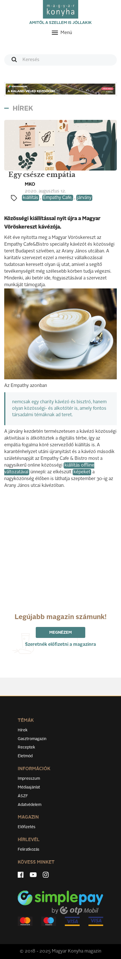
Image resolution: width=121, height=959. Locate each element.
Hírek (23, 730)
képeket (81, 472)
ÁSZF (23, 796)
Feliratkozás (28, 850)
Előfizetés (26, 827)
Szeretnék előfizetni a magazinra (60, 644)
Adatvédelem (29, 805)
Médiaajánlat (29, 787)
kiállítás (30, 198)
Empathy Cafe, (57, 198)
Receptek (26, 747)
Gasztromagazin (32, 739)
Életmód (25, 756)
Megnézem (60, 633)
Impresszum (29, 779)
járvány (84, 198)
